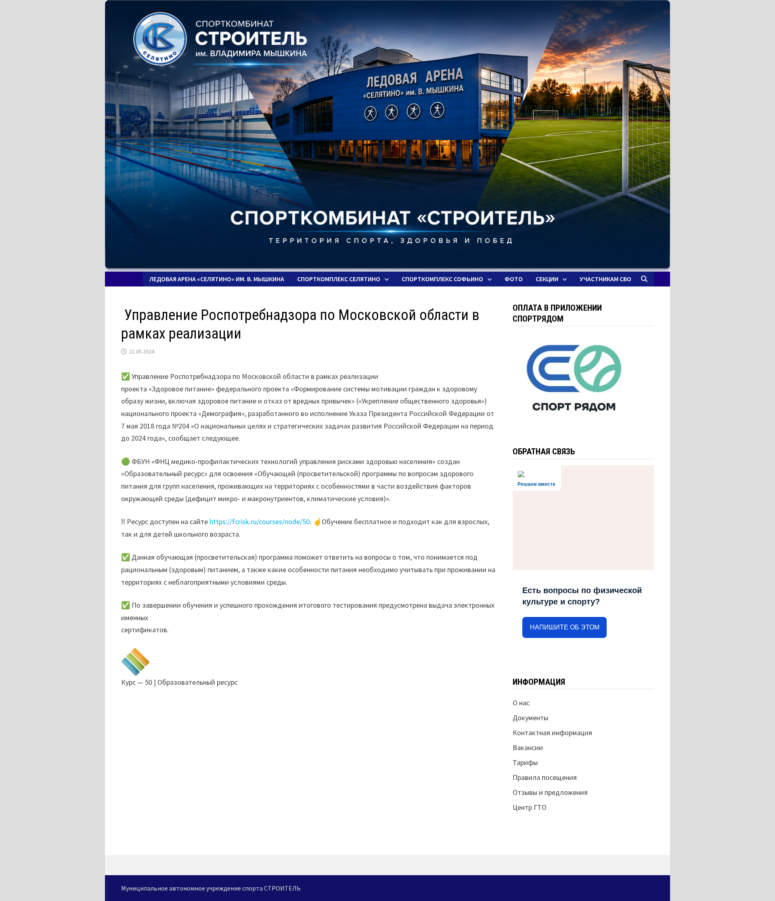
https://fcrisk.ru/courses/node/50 (259, 521)
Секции (547, 279)
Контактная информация (552, 732)
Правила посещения (545, 777)
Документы (530, 717)
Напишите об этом (564, 627)
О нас (521, 702)
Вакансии (528, 747)
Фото (514, 279)
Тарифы (525, 762)
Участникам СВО (605, 279)
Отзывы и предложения (550, 792)
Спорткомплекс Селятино (338, 279)
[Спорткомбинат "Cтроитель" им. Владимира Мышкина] (387, 136)
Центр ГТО (530, 807)
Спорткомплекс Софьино (442, 279)
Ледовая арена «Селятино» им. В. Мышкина (216, 279)
